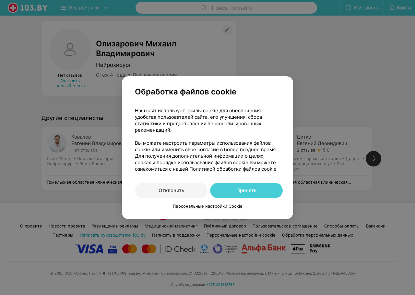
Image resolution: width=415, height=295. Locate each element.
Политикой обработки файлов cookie (233, 169)
